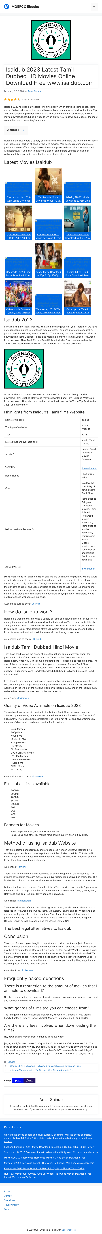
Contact (8, 1195)
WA (31, 1080)
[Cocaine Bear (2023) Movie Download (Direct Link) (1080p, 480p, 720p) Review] (48, 231)
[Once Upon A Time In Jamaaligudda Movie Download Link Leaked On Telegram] (77, 306)
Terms (7, 1209)
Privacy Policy (11, 1204)
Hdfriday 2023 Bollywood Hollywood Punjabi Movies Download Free (44, 1066)
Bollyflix (36, 603)
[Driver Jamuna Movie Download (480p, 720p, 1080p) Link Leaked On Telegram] (77, 231)
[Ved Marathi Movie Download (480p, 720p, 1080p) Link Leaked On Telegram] (48, 194)
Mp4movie (37, 776)
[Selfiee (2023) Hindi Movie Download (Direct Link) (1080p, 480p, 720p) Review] (77, 268)
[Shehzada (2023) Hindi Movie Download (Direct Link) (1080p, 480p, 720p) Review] (19, 268)
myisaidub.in (88, 568)
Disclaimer (9, 1200)
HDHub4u (37, 639)
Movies (11, 1062)
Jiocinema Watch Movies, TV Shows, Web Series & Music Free (41, 1070)
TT (19, 1080)
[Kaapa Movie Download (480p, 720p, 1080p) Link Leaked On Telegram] (48, 268)
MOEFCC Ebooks (25, 7)
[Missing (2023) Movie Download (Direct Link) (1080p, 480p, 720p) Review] (77, 194)
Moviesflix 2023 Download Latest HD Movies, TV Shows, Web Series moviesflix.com (49, 1163)
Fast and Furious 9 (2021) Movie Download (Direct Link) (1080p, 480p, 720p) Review (49, 1147)
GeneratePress (68, 1230)
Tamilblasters (24, 900)
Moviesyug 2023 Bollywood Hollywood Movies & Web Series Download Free (44, 1157)
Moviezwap (23, 698)
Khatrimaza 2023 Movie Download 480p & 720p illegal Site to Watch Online (44, 1168)
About (7, 1191)
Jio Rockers (27, 970)
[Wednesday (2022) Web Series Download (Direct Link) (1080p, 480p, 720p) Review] (48, 306)
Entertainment (89, 468)
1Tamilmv (21, 867)
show (22, 130)
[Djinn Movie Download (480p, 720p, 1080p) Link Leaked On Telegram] (19, 231)
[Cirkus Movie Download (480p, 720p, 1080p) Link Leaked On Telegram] (19, 306)
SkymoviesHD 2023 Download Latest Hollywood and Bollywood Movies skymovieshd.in (51, 1152)
